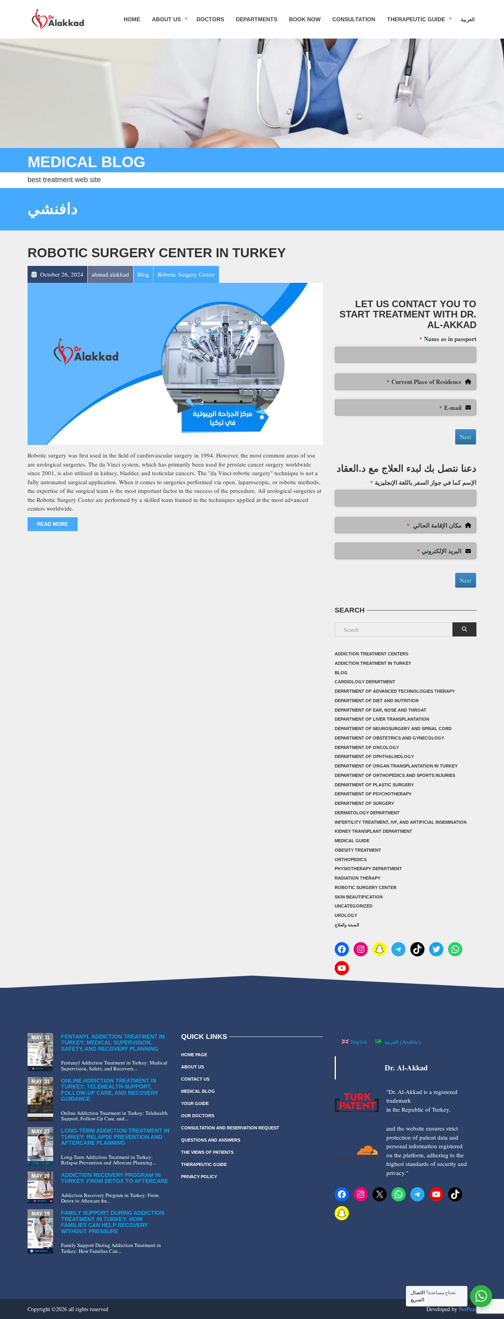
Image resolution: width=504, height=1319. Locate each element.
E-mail (450, 407)
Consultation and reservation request (230, 1127)
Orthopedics (351, 859)
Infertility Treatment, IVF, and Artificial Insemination (401, 822)
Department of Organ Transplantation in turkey (396, 766)
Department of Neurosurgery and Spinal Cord (393, 728)
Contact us (195, 1079)
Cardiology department (365, 681)
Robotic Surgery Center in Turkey (157, 252)
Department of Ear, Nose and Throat (380, 710)
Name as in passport (447, 338)
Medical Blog (198, 1091)
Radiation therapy (357, 878)
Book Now (305, 19)
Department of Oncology (367, 747)
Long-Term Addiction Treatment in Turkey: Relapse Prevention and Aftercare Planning (115, 1136)
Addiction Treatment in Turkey (373, 663)
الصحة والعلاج (347, 924)
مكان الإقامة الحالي (434, 525)
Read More (52, 524)
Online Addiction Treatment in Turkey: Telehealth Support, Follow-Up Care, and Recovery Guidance (109, 1089)
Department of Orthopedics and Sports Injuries (395, 775)
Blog (341, 672)
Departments (256, 19)
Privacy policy (199, 1176)
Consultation (353, 19)
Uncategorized (353, 906)
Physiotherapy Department (368, 868)
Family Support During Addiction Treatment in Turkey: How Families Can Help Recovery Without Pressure (112, 1222)
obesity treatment (358, 850)
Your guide (195, 1103)
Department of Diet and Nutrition (377, 700)
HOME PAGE (194, 1054)
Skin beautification (359, 897)
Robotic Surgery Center (366, 887)
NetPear (467, 1309)
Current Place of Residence (424, 381)
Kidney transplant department (373, 831)
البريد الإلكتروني (439, 550)
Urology (346, 915)
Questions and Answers (210, 1140)
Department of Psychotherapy (373, 793)
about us (166, 19)
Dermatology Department (367, 812)
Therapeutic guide (416, 19)
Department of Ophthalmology (374, 756)
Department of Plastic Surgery (374, 784)
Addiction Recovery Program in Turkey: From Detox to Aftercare (114, 1178)
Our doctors (197, 1115)
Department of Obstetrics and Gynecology (389, 738)
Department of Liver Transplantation (382, 719)
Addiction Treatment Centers (371, 653)
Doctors (210, 19)
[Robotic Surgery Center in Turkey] (175, 363)
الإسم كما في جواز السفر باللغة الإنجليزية (423, 482)
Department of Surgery (364, 803)
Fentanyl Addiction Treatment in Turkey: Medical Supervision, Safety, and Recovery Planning (113, 1042)
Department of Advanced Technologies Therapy (395, 691)
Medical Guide (352, 840)
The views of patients (207, 1152)
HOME (132, 19)
